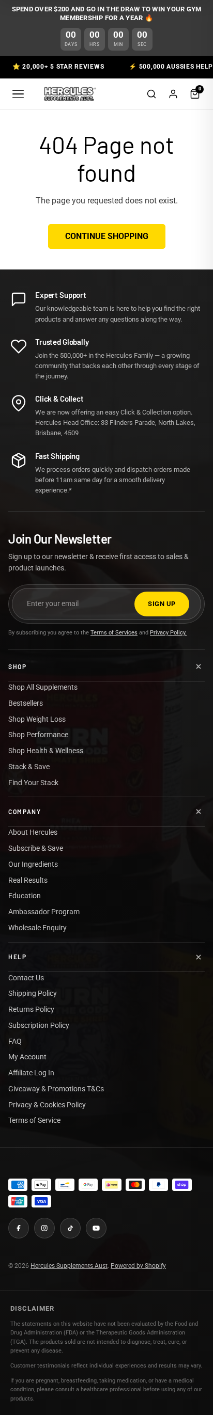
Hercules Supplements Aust (69, 1265)
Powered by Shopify (138, 1265)
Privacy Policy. (168, 632)
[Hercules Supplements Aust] (69, 94)
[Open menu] (18, 94)
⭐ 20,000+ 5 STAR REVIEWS (58, 66)
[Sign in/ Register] (173, 94)
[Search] (151, 94)
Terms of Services (114, 632)
